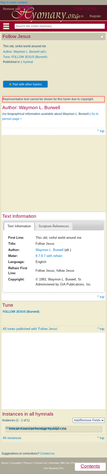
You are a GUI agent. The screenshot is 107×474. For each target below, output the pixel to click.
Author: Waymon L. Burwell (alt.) (24, 51)
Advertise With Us (59, 463)
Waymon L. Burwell (49, 250)
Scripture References (54, 226)
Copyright (15, 463)
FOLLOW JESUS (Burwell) (21, 311)
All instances (12, 438)
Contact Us (40, 463)
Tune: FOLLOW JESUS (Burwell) (25, 57)
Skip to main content (13, 2)
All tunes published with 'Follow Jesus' (30, 329)
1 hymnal (27, 62)
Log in (79, 16)
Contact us (47, 453)
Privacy (28, 463)
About (4, 463)
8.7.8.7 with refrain (49, 256)
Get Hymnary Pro (53, 468)
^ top (100, 131)
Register (95, 16)
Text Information (19, 226)
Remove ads (11, 9)
